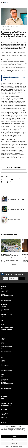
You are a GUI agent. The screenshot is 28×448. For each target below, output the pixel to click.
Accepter (14, 436)
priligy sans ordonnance (6, 300)
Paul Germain (4, 181)
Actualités (3, 237)
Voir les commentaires (14, 167)
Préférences (14, 443)
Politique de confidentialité (17, 446)
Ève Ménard (6, 38)
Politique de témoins (8, 446)
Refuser (14, 439)
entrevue (9, 179)
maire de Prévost (16, 179)
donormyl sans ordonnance (7, 295)
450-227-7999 (4, 417)
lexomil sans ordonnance (6, 298)
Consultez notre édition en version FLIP (16, 199)
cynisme (3, 179)
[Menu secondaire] (26, 2)
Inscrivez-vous (22, 278)
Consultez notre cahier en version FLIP (16, 209)
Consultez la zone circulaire (14, 219)
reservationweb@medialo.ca (7, 418)
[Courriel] (9, 38)
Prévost (10, 181)
